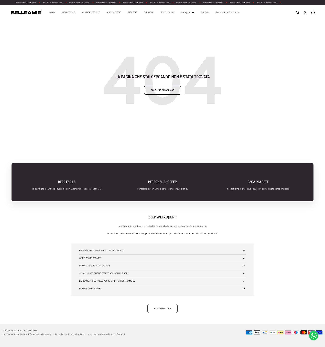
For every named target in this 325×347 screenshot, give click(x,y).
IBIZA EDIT (132, 12)
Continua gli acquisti (162, 90)
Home (52, 12)
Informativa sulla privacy (39, 334)
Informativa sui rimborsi (14, 334)
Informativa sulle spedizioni (100, 334)
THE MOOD (149, 12)
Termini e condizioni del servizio (69, 334)
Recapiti (121, 334)
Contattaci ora (162, 308)
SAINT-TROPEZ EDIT (91, 12)
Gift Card (205, 12)
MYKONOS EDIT (113, 12)
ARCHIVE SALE (68, 12)
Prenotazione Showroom (227, 12)
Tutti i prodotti (167, 12)
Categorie (185, 12)
